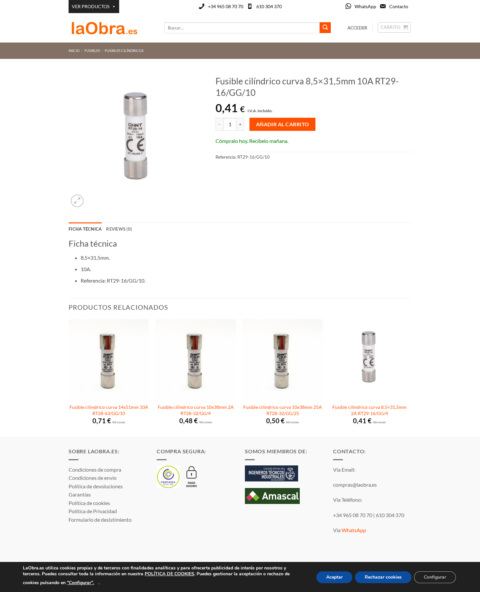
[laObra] (111, 28)
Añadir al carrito (282, 124)
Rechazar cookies (383, 577)
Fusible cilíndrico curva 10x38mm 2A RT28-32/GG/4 (196, 410)
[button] (77, 201)
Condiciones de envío (93, 478)
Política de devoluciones (96, 486)
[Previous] (69, 377)
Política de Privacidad (93, 511)
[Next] (409, 377)
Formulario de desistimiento (100, 519)
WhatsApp (365, 6)
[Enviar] (325, 27)
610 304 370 (269, 6)
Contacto (398, 6)
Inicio (74, 50)
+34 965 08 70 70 (225, 6)
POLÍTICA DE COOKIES (169, 574)
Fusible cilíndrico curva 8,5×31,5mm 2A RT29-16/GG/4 (369, 410)
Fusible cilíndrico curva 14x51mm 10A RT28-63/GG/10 (109, 410)
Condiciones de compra (95, 469)
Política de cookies (89, 503)
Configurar (435, 577)
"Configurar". (80, 582)
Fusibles (92, 50)
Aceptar (334, 577)
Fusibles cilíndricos (124, 50)
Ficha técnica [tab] (85, 229)
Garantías (80, 494)
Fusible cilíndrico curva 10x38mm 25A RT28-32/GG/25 (282, 410)
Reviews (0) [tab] (119, 229)
